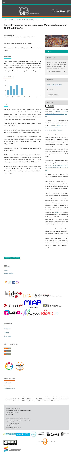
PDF (49, 51)
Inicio (5, 20)
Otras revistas (7, 336)
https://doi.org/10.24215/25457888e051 (19, 43)
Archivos (12, 20)
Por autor (6, 332)
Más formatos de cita (55, 71)
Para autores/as (7, 385)
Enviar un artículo (12, 258)
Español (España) (8, 273)
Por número (7, 328)
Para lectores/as (8, 383)
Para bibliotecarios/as (9, 388)
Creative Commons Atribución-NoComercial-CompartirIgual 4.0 (56, 114)
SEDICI (57, 212)
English (6, 270)
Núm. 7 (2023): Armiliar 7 (25, 20)
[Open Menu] (4, 2)
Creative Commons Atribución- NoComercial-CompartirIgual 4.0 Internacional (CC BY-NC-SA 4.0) (56, 128)
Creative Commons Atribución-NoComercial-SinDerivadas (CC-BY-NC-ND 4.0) (56, 168)
